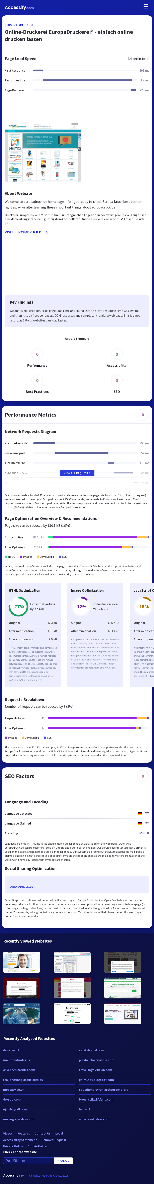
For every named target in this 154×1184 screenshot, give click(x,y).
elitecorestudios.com (94, 1119)
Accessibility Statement (20, 1140)
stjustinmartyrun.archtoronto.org (103, 1089)
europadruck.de (19, 25)
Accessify (19, 7)
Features (23, 1133)
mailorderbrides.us (16, 1060)
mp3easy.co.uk (13, 1089)
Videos (8, 1133)
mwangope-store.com (19, 1119)
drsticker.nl (11, 1050)
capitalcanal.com (91, 1050)
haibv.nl (84, 1109)
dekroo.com (12, 1099)
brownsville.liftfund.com (96, 1099)
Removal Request (54, 1140)
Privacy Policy (13, 1146)
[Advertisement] (77, 110)
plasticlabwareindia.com (96, 1060)
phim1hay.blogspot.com (96, 1080)
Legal (59, 1133)
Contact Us (43, 1133)
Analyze (63, 1160)
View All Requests (77, 473)
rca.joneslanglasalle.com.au (23, 1080)
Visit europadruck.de (24, 232)
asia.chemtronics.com (19, 1070)
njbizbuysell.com (15, 1109)
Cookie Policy (37, 1146)
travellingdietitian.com (95, 1070)
